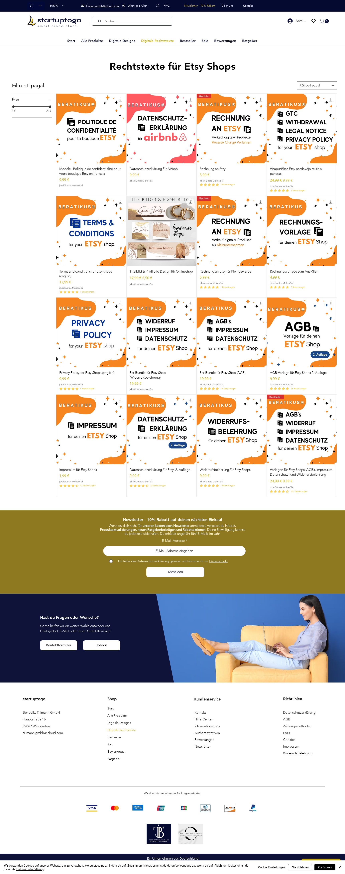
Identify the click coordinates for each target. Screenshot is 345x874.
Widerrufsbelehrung (297, 753)
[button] (57, 6)
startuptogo (59, 20)
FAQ (286, 733)
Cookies (289, 740)
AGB (286, 719)
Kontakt (200, 712)
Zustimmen (325, 867)
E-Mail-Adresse (173, 540)
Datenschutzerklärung (30, 869)
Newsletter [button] (202, 746)
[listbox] (57, 6)
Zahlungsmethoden (297, 726)
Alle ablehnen (300, 867)
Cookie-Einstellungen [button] (271, 867)
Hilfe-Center (203, 719)
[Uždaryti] (340, 867)
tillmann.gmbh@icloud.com (43, 733)
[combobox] (317, 85)
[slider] (13, 106)
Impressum (291, 746)
